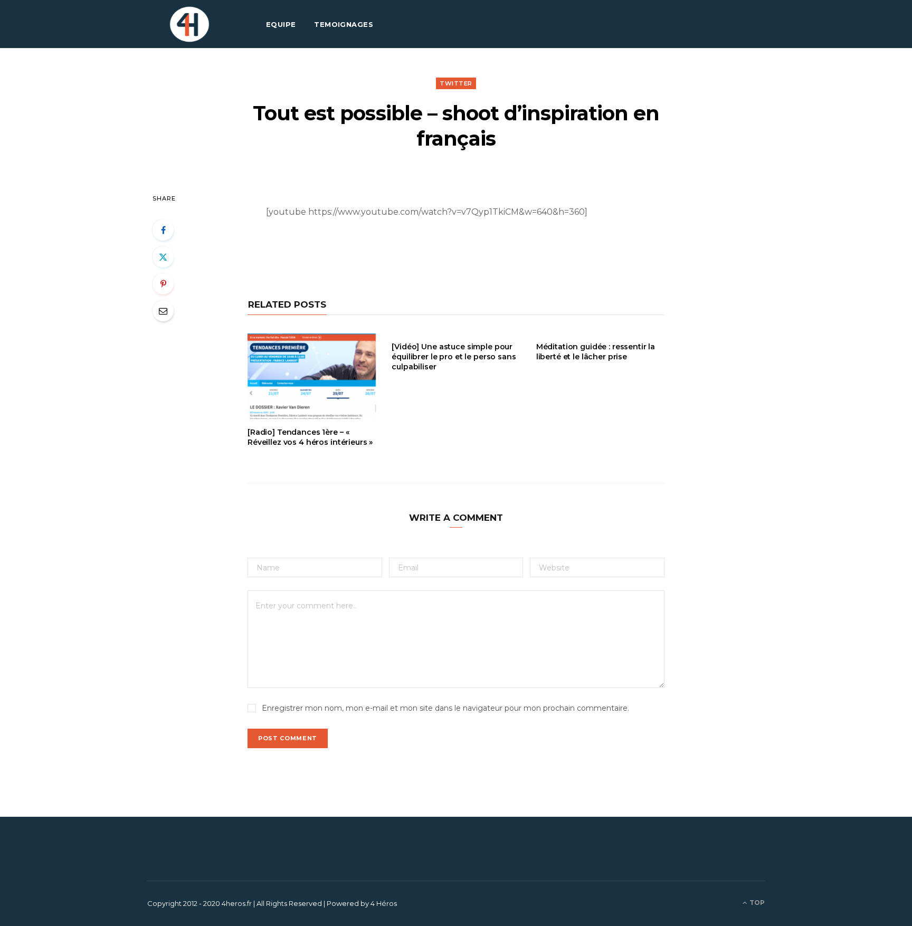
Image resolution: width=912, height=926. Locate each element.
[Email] (163, 310)
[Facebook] (163, 230)
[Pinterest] (163, 283)
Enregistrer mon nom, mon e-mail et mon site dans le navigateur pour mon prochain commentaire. (445, 708)
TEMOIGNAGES (343, 24)
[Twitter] (163, 257)
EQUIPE (281, 24)
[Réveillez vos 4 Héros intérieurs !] (189, 24)
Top (756, 902)
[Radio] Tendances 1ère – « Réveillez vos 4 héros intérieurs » (310, 437)
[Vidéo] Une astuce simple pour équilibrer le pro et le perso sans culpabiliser (454, 356)
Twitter (456, 83)
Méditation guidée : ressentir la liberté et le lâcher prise (596, 351)
